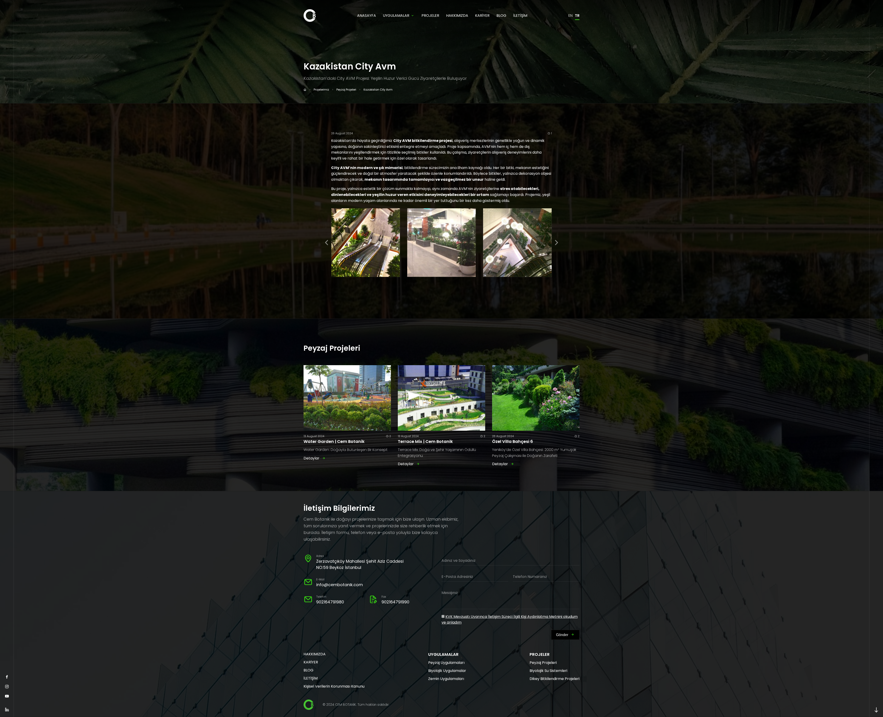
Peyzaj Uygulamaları (446, 662)
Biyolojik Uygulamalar (447, 670)
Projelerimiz (321, 90)
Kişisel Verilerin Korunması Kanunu (334, 686)
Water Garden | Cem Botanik (334, 441)
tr (577, 15)
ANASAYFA (366, 15)
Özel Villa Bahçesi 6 (512, 441)
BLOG (501, 15)
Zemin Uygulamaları (446, 678)
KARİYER (482, 15)
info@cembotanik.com (339, 585)
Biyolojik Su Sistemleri (548, 670)
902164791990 (395, 602)
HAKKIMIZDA (457, 15)
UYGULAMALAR (396, 15)
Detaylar (311, 458)
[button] (326, 242)
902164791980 (330, 602)
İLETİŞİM (520, 15)
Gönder (562, 635)
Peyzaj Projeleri (346, 90)
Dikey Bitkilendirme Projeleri (554, 678)
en (570, 15)
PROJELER (430, 15)
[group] (365, 242)
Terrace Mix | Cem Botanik (425, 441)
